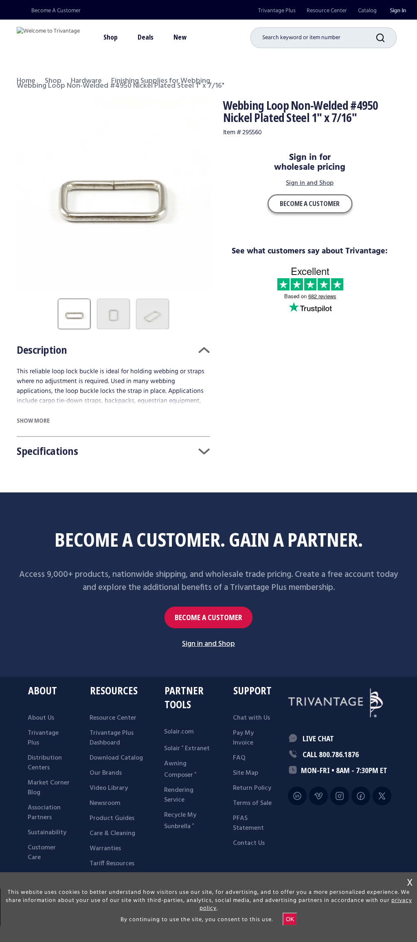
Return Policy (252, 788)
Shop (53, 81)
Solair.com (179, 732)
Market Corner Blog (49, 788)
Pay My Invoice (243, 738)
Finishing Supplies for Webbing (160, 81)
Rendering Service (178, 795)
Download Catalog (116, 758)
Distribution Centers (45, 763)
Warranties (105, 848)
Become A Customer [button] (310, 203)
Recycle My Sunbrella (180, 821)
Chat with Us (251, 718)
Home (26, 81)
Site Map (245, 773)
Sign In (398, 11)
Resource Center (327, 11)
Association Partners (44, 812)
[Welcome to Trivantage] (48, 35)
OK (290, 919)
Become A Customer (56, 11)
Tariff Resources (112, 863)
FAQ (239, 758)
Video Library (109, 788)
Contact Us (249, 843)
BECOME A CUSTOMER (208, 617)
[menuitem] (277, 10)
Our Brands (106, 773)
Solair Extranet (187, 748)
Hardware (86, 81)
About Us (41, 718)
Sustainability (47, 832)
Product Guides (112, 818)
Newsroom (105, 803)
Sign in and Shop (310, 183)
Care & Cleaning (112, 833)
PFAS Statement (248, 823)
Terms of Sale (252, 803)
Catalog (367, 11)
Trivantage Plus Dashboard (112, 738)
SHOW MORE (33, 420)
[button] (386, 37)
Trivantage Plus (277, 11)
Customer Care (42, 852)
